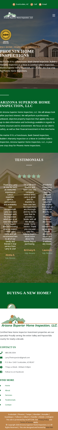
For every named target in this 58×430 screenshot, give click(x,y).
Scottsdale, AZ (22, 4)
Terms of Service (26, 422)
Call (35, 4)
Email (44, 4)
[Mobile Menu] (53, 15)
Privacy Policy (43, 420)
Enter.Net (49, 427)
